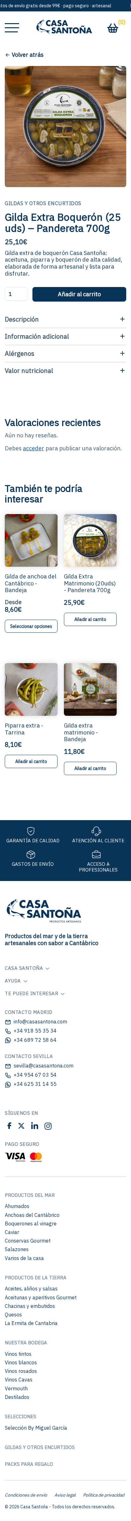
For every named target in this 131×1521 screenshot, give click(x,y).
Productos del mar (30, 1195)
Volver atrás (28, 54)
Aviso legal (65, 1495)
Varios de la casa (24, 1258)
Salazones (17, 1249)
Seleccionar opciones (31, 626)
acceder (33, 448)
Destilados (17, 1397)
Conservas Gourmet (28, 1240)
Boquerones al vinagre (31, 1223)
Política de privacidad (103, 1495)
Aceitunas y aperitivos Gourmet (41, 1297)
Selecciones (20, 1416)
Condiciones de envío (26, 1495)
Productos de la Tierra (35, 1278)
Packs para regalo (29, 1464)
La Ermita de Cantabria (31, 1323)
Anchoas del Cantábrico (32, 1215)
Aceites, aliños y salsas (31, 1288)
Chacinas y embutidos (30, 1306)
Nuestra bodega (26, 1343)
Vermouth (16, 1388)
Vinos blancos (21, 1362)
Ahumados (17, 1206)
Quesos (13, 1314)
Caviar (12, 1232)
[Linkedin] (35, 1127)
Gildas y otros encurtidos (40, 1447)
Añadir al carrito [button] (90, 619)
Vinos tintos (18, 1354)
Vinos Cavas (18, 1379)
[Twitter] (21, 1127)
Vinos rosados (21, 1371)
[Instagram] (48, 1127)
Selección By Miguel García (36, 1428)
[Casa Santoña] (65, 910)
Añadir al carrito (79, 294)
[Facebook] (9, 1127)
